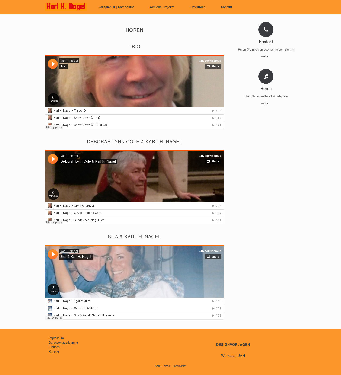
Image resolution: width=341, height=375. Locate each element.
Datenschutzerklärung (63, 342)
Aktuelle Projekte (162, 7)
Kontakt (226, 7)
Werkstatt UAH (233, 355)
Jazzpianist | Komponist (116, 7)
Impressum (56, 338)
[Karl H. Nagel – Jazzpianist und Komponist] (66, 7)
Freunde (54, 347)
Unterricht (197, 7)
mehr (265, 56)
